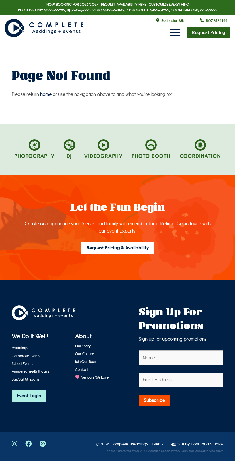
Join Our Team (86, 361)
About (83, 336)
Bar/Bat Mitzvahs (25, 379)
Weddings (20, 347)
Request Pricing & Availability (118, 248)
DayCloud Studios (207, 444)
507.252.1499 (216, 20)
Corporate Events (26, 355)
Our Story (83, 346)
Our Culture (84, 353)
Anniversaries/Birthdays (30, 371)
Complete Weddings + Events (137, 444)
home (46, 94)
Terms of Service (204, 451)
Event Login (29, 396)
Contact (81, 369)
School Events (22, 363)
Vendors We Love (94, 377)
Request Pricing (208, 33)
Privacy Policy (179, 451)
